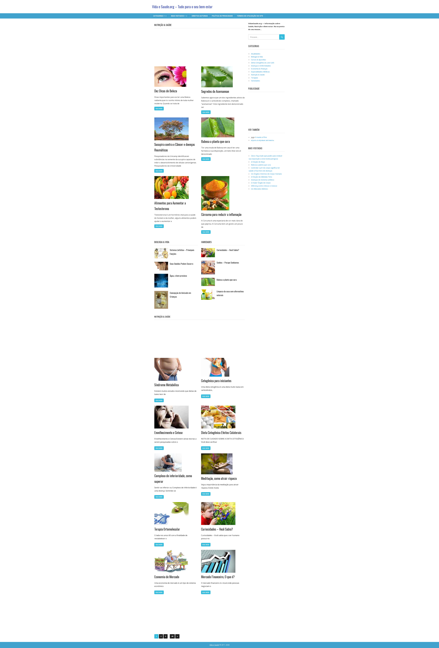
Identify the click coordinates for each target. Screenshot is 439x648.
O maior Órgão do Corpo (261, 183)
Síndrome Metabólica (166, 384)
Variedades (206, 242)
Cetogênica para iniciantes (216, 380)
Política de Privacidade (222, 16)
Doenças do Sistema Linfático (262, 180)
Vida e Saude (214, 645)
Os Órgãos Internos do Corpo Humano (266, 174)
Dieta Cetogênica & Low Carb (262, 62)
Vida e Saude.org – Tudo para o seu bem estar (182, 6)
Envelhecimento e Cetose (168, 432)
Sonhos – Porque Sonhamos (228, 262)
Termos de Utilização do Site (250, 16)
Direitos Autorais (200, 16)
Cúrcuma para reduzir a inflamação (221, 214)
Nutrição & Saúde (162, 25)
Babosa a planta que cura (215, 141)
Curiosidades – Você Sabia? (228, 250)
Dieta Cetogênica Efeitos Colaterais (221, 432)
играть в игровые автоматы (262, 140)
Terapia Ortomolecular (167, 529)
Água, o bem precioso (178, 275)
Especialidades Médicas (260, 72)
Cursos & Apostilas (258, 60)
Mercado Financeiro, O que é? (218, 576)
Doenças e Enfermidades (261, 66)
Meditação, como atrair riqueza (219, 478)
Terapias (254, 78)
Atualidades (255, 54)
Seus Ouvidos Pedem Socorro (181, 263)
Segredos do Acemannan (215, 91)
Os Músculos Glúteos (259, 189)
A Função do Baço (258, 162)
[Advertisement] (201, 47)
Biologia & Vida (161, 242)
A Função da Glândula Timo (261, 177)
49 (172, 636)
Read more (159, 108)
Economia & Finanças (259, 69)
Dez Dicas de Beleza (165, 91)
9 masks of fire (261, 137)
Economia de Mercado (166, 576)
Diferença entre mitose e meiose (264, 186)
